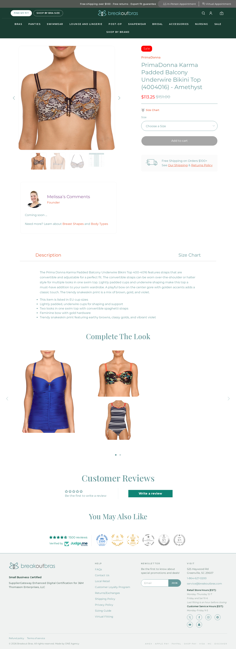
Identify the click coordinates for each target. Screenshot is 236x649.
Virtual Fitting (104, 616)
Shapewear (137, 24)
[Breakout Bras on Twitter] (190, 617)
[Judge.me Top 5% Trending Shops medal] (179, 540)
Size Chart (189, 255)
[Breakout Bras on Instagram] (208, 617)
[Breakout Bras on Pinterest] (218, 617)
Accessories (179, 24)
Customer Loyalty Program (112, 587)
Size (143, 117)
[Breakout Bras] (118, 13)
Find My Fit (21, 13)
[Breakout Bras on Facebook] (199, 617)
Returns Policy (202, 165)
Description (48, 255)
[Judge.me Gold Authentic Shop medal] (117, 540)
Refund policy (16, 638)
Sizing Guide (103, 610)
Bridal (157, 24)
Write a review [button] (150, 493)
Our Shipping (178, 165)
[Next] (119, 98)
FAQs (98, 569)
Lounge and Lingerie (86, 24)
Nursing (201, 24)
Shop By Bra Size (48, 13)
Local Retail (102, 581)
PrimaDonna (151, 57)
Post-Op (115, 24)
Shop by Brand (118, 32)
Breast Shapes (73, 224)
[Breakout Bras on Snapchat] (199, 625)
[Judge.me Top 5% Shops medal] (164, 540)
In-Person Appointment (181, 3)
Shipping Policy (105, 599)
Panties (34, 24)
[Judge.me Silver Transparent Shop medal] (148, 540)
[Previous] (14, 98)
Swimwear (55, 24)
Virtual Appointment (218, 3)
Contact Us (102, 575)
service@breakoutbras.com (204, 583)
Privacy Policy (104, 604)
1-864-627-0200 (196, 578)
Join (175, 583)
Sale (217, 24)
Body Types (99, 224)
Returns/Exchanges (107, 593)
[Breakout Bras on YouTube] (190, 625)
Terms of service (36, 638)
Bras (18, 24)
